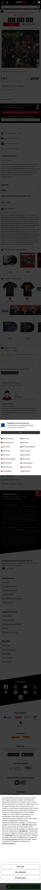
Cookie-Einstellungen (11, 839)
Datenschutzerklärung (8, 843)
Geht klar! (20, 867)
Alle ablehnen (20, 872)
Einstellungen (20, 878)
